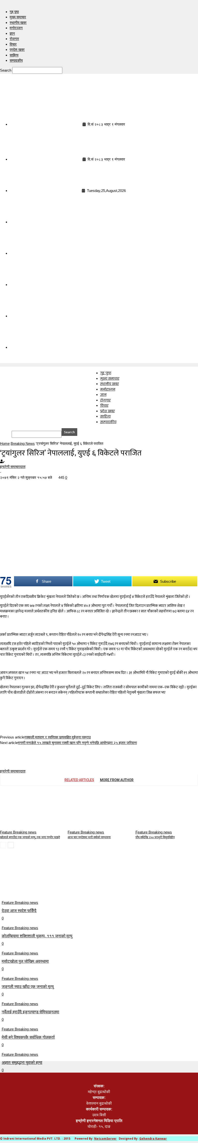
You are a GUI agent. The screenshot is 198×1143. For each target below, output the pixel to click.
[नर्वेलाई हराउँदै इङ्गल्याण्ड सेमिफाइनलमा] (41, 982)
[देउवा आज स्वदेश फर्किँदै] (41, 880)
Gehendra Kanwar (153, 1138)
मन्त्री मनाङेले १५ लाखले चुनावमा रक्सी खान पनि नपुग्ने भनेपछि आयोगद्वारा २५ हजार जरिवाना (77, 743)
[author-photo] (11, 757)
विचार (13, 44)
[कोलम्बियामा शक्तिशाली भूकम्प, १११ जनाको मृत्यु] (41, 906)
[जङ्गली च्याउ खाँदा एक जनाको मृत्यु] (41, 956)
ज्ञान (12, 33)
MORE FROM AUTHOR (117, 780)
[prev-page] (3, 845)
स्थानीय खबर (18, 22)
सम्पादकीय (16, 60)
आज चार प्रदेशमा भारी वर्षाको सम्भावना (89, 837)
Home (5, 443)
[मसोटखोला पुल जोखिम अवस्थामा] (41, 931)
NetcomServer (105, 1138)
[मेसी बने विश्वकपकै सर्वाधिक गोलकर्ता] (41, 1007)
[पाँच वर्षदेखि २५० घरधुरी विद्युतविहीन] (161, 809)
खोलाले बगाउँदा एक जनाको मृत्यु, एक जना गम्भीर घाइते (30, 837)
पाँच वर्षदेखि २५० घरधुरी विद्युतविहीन (155, 837)
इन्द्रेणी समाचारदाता (12, 467)
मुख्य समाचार (18, 17)
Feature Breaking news (18, 832)
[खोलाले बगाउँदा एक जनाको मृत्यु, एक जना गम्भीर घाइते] (26, 809)
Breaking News (23, 443)
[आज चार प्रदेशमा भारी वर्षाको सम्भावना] (94, 809)
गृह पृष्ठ (14, 12)
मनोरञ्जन (16, 28)
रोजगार (14, 39)
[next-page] (11, 845)
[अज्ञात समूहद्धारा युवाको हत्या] (41, 1032)
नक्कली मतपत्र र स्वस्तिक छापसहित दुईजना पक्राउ (57, 737)
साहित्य (14, 55)
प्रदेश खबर (17, 49)
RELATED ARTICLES (79, 780)
